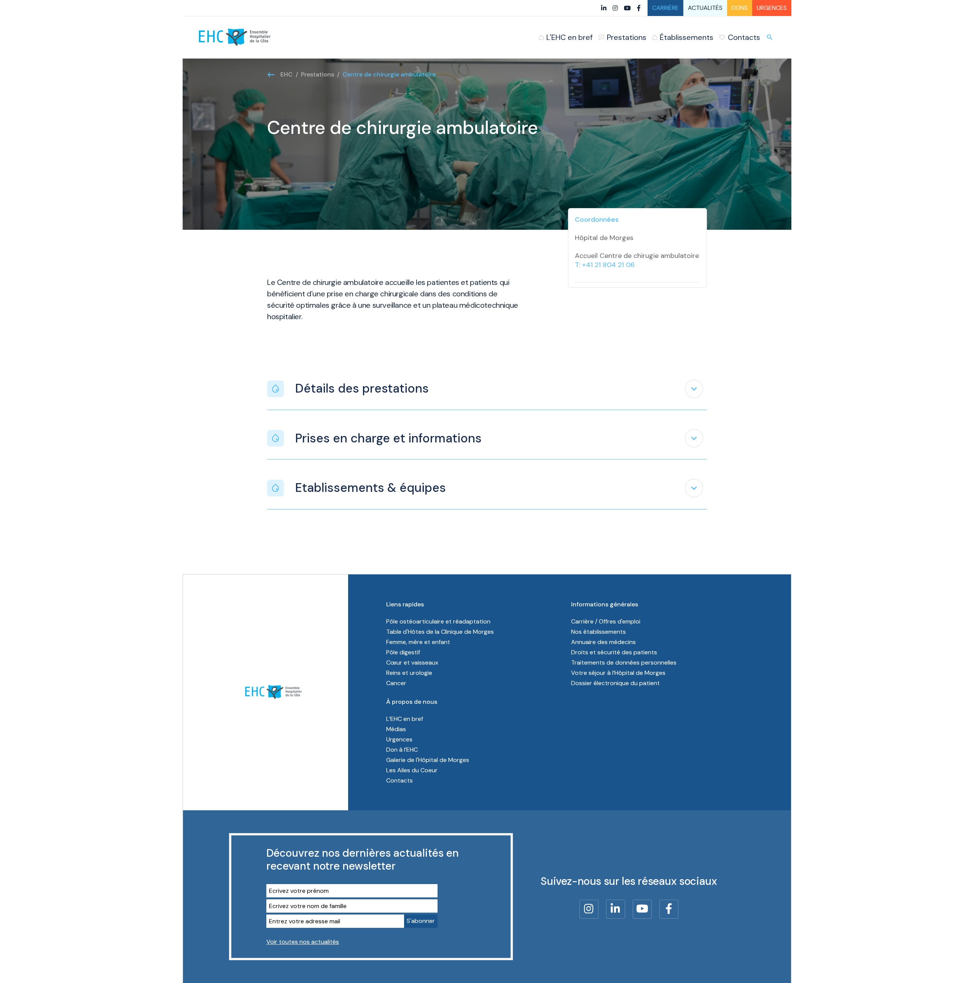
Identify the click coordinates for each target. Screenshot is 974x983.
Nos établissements (598, 632)
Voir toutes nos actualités (302, 942)
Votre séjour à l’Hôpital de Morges (618, 673)
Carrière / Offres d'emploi (605, 621)
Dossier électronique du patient (615, 683)
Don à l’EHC (402, 750)
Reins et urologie (409, 673)
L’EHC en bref (404, 719)
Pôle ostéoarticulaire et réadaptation (438, 621)
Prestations (317, 74)
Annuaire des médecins (603, 642)
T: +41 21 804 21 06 (605, 264)
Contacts (399, 780)
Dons (740, 8)
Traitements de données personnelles (623, 662)
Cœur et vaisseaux (412, 662)
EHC (286, 74)
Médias (396, 729)
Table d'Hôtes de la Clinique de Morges (440, 632)
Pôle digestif (403, 652)
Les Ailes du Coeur (412, 770)
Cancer (396, 683)
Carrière (665, 8)
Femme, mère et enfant (418, 642)
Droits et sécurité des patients (614, 652)
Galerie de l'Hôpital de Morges (427, 760)
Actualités (705, 8)
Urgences (772, 8)
